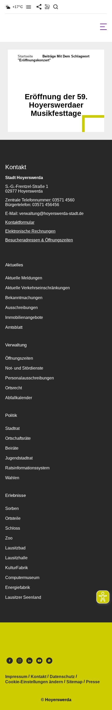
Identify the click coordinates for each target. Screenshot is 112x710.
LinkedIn (29, 662)
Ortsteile (13, 518)
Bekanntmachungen (23, 297)
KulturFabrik (16, 568)
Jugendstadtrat (19, 458)
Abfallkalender (18, 398)
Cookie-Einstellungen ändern (34, 682)
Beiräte (11, 448)
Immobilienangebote (24, 317)
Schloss (12, 528)
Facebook (9, 662)
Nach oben (56, 84)
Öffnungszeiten (19, 358)
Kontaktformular (19, 222)
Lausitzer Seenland (23, 597)
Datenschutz (62, 677)
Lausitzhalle (16, 558)
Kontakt (38, 677)
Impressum (16, 677)
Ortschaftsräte (18, 438)
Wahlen (12, 478)
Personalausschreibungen (29, 378)
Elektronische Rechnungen (30, 231)
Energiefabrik (17, 587)
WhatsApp (49, 662)
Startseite (25, 56)
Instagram (19, 662)
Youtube (39, 662)
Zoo (9, 538)
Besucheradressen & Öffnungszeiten (39, 240)
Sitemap (74, 682)
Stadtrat (12, 428)
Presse (93, 682)
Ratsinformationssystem (27, 468)
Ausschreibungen (21, 307)
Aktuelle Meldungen (23, 278)
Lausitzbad (15, 548)
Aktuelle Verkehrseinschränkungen (37, 288)
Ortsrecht (13, 388)
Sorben (12, 508)
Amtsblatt (13, 327)
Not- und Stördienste (24, 368)
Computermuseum (22, 577)
